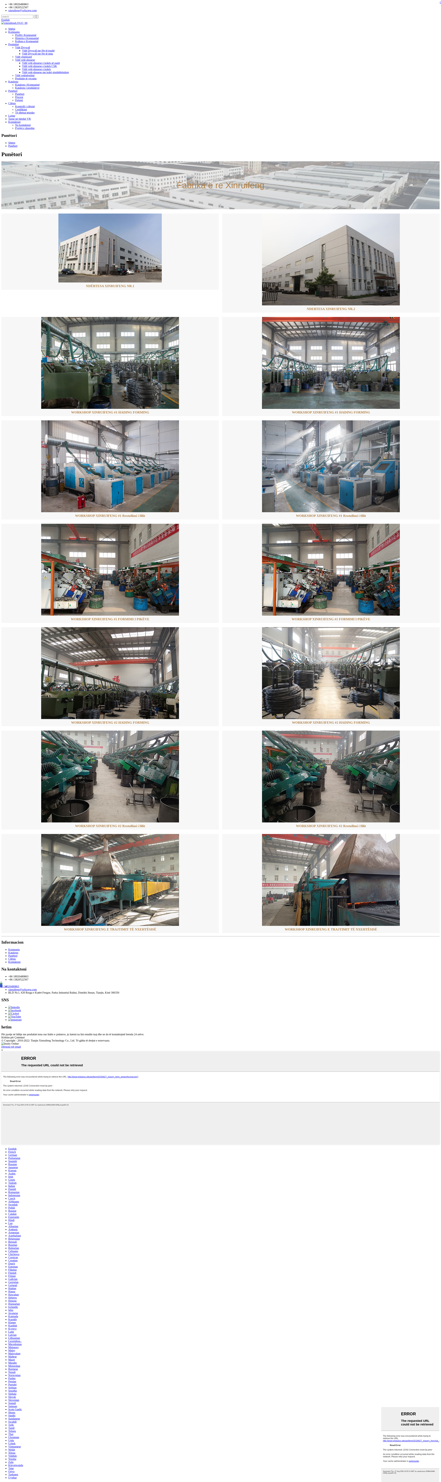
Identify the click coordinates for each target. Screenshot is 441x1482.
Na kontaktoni (23, 125)
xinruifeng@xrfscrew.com (22, 989)
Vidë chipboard (23, 56)
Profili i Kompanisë (25, 35)
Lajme (11, 115)
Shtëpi (11, 28)
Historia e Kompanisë (27, 38)
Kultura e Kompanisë (26, 41)
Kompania (14, 32)
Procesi (19, 97)
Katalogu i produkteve (27, 87)
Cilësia (12, 103)
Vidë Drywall (22, 47)
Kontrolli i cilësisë (25, 106)
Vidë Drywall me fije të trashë (38, 50)
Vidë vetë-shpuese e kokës (36, 69)
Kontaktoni (14, 121)
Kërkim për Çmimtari (13, 1037)
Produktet (13, 44)
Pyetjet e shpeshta (24, 128)
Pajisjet (19, 100)
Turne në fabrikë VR (19, 118)
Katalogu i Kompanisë (27, 84)
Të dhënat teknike (25, 112)
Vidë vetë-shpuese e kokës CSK (39, 66)
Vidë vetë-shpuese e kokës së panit (41, 63)
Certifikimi (21, 109)
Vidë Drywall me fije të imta (37, 53)
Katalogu (13, 81)
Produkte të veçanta (26, 78)
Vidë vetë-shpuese (25, 59)
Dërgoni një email (11, 1046)
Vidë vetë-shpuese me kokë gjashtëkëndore (45, 72)
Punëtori (12, 90)
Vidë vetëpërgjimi (24, 75)
